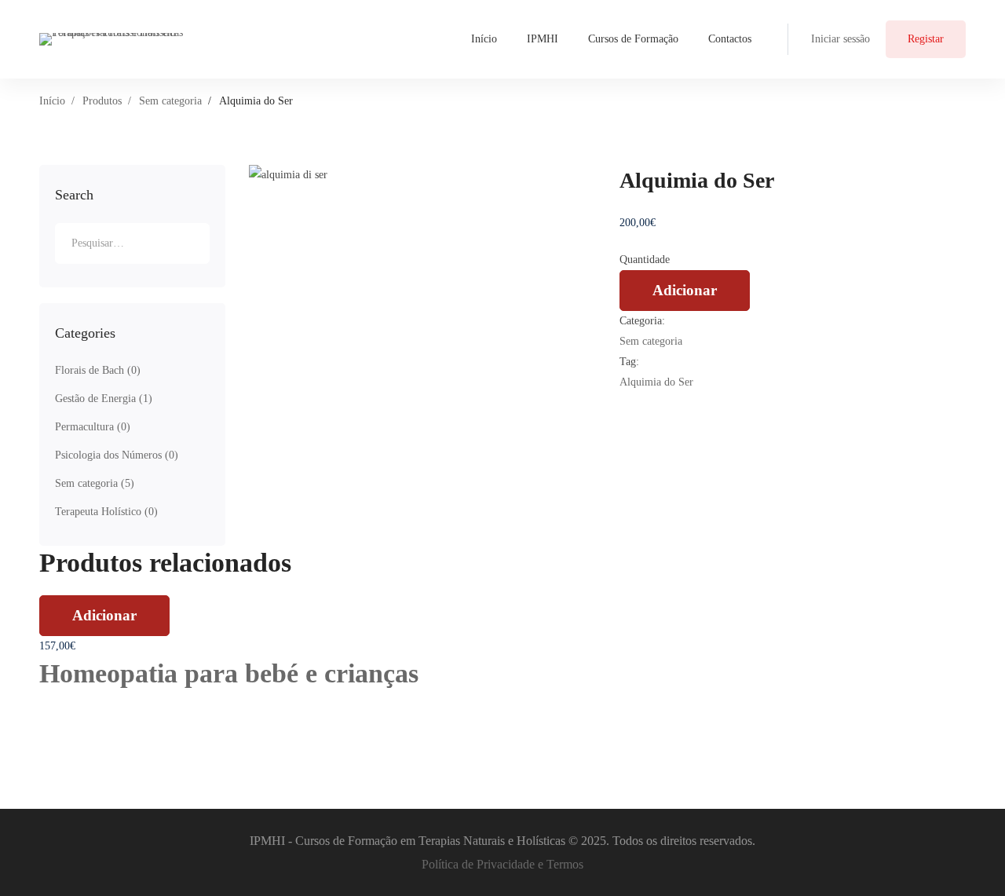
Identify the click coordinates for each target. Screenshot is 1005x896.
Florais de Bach (98, 370)
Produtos (102, 101)
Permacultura (92, 427)
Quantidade (644, 259)
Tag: (629, 362)
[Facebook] (623, 403)
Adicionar (684, 290)
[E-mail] (659, 403)
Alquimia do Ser (656, 382)
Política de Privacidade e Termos (502, 864)
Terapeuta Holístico (106, 511)
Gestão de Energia (103, 398)
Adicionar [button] (104, 615)
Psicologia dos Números (116, 455)
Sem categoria (170, 101)
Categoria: (642, 321)
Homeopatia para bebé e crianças (228, 673)
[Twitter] (647, 403)
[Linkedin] (635, 403)
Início (52, 101)
